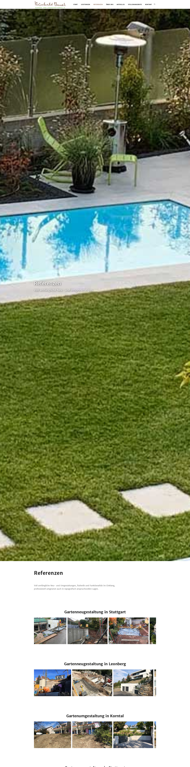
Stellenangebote (135, 4)
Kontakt (148, 4)
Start (75, 4)
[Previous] (36, 630)
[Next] (154, 630)
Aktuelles (121, 4)
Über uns (109, 4)
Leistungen (85, 4)
